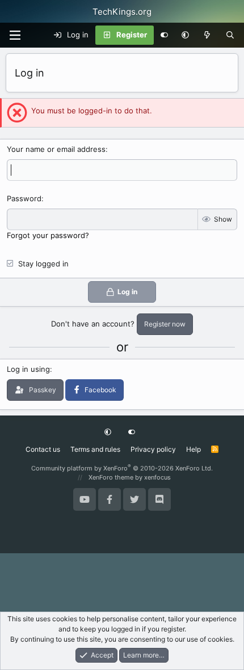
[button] (185, 35)
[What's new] (207, 35)
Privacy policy (153, 449)
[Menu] (14, 35)
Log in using (28, 369)
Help (193, 449)
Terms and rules (95, 449)
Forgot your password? (48, 235)
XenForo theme (111, 477)
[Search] (230, 35)
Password (24, 198)
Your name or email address (56, 149)
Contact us (43, 449)
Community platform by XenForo (122, 468)
